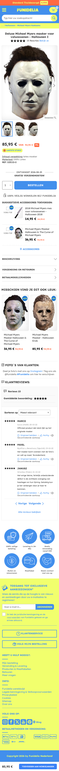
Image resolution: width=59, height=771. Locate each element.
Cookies (6, 698)
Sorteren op (11, 412)
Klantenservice (31, 633)
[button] (54, 86)
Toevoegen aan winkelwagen (38, 766)
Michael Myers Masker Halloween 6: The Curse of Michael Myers (39, 232)
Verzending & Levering (14, 665)
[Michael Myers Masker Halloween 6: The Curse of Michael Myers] (18, 233)
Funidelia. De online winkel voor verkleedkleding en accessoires (28, 9)
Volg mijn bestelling (31, 643)
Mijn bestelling (10, 662)
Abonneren (44, 606)
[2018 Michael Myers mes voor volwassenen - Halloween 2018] (18, 212)
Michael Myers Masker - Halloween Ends (43, 337)
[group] (7, 129)
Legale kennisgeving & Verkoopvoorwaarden (27, 691)
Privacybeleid (9, 694)
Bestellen (35, 185)
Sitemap (6, 701)
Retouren (7, 672)
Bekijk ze (44, 40)
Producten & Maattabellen (16, 669)
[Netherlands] (5, 722)
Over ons (7, 704)
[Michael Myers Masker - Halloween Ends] (43, 312)
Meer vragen (9, 675)
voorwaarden (13, 617)
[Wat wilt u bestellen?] (4, 10)
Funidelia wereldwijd (13, 688)
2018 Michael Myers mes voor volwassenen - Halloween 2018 (38, 211)
